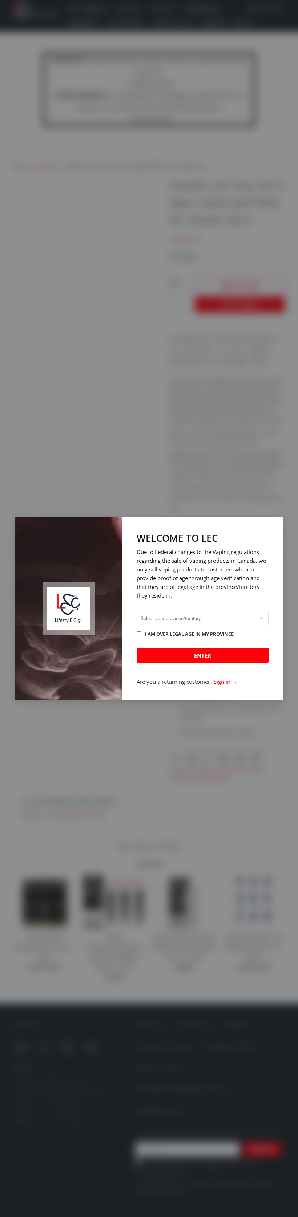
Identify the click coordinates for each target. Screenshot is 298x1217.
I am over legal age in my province (189, 634)
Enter (202, 655)
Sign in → (225, 681)
